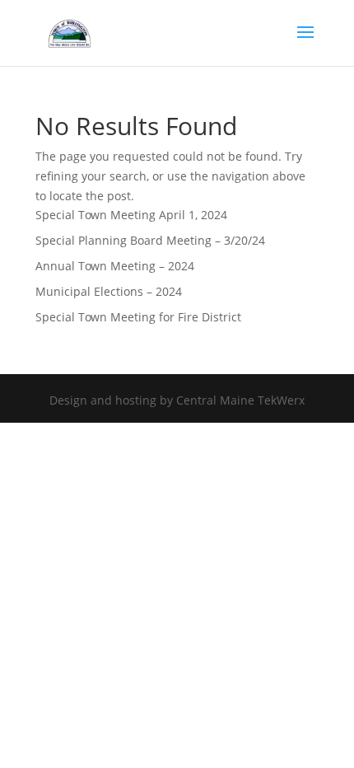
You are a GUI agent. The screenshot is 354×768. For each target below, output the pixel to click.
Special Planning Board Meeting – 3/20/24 (150, 240)
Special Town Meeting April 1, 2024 (131, 214)
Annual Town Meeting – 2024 (114, 266)
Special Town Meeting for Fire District (138, 317)
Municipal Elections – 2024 (108, 291)
